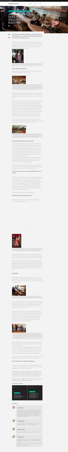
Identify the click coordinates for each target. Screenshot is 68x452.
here (31, 277)
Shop (22, 3)
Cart (25, 3)
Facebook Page (22, 256)
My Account (35, 3)
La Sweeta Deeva (20, 407)
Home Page (40, 3)
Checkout (29, 3)
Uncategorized (32, 391)
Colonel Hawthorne (20, 421)
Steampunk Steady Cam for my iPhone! (18, 396)
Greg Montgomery (20, 437)
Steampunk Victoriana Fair (31, 266)
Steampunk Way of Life (13, 3)
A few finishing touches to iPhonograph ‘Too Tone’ (34, 395)
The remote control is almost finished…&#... (22, 0)
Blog (45, 3)
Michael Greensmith (21, 429)
